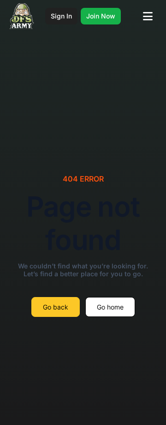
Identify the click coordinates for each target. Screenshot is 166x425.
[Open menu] (147, 16)
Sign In (61, 16)
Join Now (100, 16)
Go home (110, 307)
